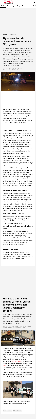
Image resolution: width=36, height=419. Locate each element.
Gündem (3, 6)
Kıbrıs (8, 314)
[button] (6, 89)
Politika (9, 6)
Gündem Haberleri (12, 34)
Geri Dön (5, 10)
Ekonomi (24, 6)
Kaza (4, 410)
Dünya (18, 6)
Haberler (5, 34)
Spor (14, 6)
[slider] (23, 89)
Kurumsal (31, 6)
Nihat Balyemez (18, 321)
